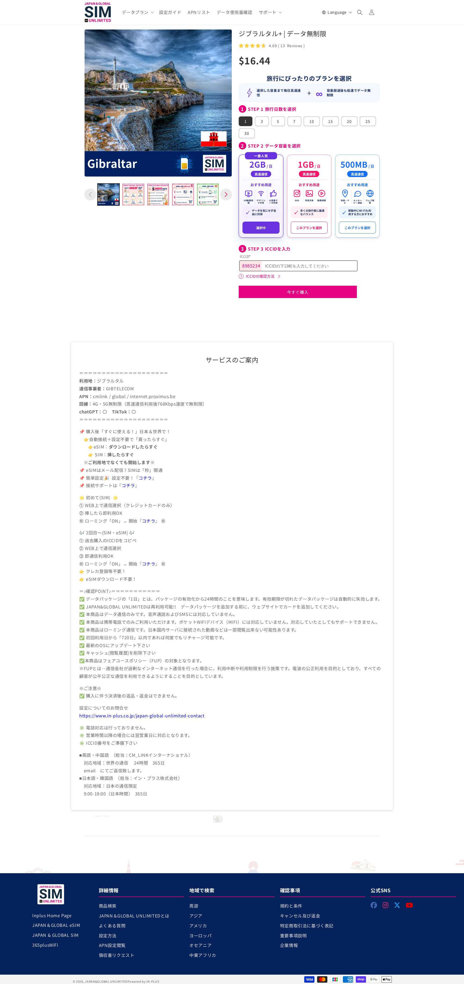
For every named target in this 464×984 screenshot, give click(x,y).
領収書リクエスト (117, 955)
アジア (195, 915)
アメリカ (198, 925)
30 (246, 133)
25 (367, 121)
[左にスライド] (90, 194)
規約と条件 (291, 905)
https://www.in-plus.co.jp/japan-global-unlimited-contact (142, 715)
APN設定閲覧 (112, 945)
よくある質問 (112, 925)
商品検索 (108, 905)
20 (349, 121)
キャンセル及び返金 (300, 915)
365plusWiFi (45, 945)
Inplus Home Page (52, 915)
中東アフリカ (202, 955)
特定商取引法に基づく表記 (307, 925)
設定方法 (108, 935)
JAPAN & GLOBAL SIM (55, 935)
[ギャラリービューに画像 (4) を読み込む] (183, 194)
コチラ (145, 478)
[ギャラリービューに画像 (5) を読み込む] (208, 194)
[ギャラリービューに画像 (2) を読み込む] (133, 194)
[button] (137, 12)
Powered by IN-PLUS (144, 981)
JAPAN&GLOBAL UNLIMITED (106, 981)
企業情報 (289, 945)
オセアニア (200, 945)
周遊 (193, 905)
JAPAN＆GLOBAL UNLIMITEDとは (134, 915)
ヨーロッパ (200, 935)
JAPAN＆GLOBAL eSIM (56, 925)
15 (330, 121)
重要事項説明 (293, 935)
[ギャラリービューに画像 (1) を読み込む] (108, 194)
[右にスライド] (226, 194)
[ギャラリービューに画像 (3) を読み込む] (158, 194)
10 (311, 121)
